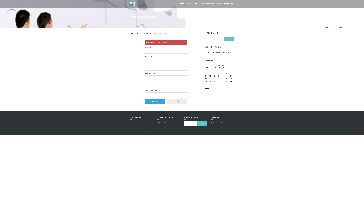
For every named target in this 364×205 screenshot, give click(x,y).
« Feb (207, 88)
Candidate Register (207, 4)
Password (148, 82)
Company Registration (225, 4)
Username (148, 48)
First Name (148, 56)
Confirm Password (151, 90)
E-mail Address (150, 73)
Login (196, 4)
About (189, 4)
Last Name (148, 65)
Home (182, 4)
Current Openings (211, 52)
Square (145, 132)
